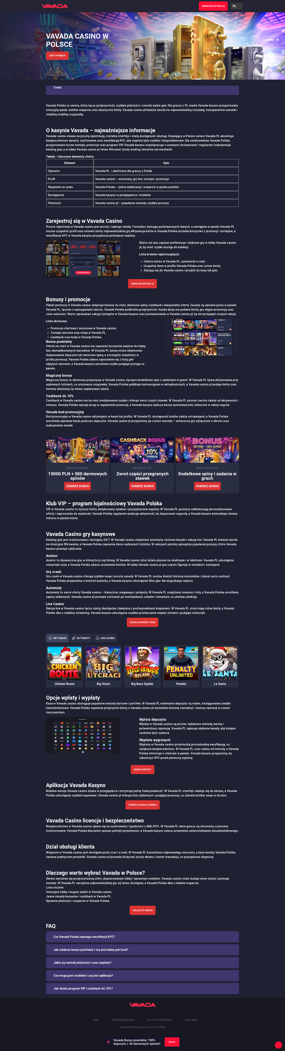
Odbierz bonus (77, 486)
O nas (96, 1020)
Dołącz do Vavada (143, 910)
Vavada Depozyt (142, 769)
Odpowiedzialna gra (123, 1020)
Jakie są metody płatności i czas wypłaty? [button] (82, 962)
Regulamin (191, 1020)
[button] (237, 6)
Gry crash (59, 638)
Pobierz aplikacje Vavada (142, 805)
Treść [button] (57, 87)
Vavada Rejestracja (142, 284)
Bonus (172, 1042)
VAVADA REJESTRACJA (213, 6)
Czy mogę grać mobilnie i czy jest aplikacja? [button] (83, 975)
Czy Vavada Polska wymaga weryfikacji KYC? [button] (84, 937)
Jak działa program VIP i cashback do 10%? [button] (83, 988)
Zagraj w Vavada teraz (142, 622)
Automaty (83, 638)
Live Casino (107, 638)
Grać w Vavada (57, 55)
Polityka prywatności (159, 1020)
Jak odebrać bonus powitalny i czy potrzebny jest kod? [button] (90, 949)
